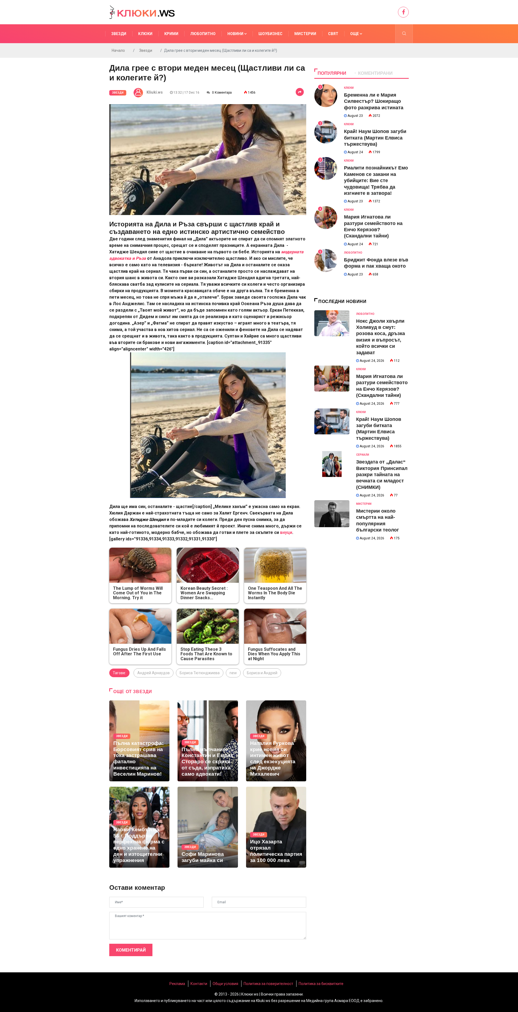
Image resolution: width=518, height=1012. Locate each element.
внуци (286, 532)
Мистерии (305, 34)
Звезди (118, 34)
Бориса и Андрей (262, 673)
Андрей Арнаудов (153, 673)
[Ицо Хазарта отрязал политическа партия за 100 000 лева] (276, 827)
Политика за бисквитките (321, 984)
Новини (235, 34)
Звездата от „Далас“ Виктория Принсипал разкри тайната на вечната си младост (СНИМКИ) (381, 474)
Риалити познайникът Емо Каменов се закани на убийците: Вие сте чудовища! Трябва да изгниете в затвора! (376, 180)
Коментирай (131, 950)
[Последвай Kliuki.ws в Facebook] (403, 12)
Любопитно (203, 34)
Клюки (145, 34)
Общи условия (225, 984)
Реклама (177, 984)
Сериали (362, 454)
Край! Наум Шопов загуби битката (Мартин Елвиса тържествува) (375, 138)
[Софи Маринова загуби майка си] (208, 827)
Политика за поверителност (268, 984)
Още (355, 34)
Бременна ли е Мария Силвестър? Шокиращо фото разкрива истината (373, 101)
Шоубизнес (270, 34)
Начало (118, 50)
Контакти (198, 984)
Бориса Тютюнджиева (200, 673)
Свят (333, 34)
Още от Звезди (132, 691)
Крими (171, 34)
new (233, 673)
